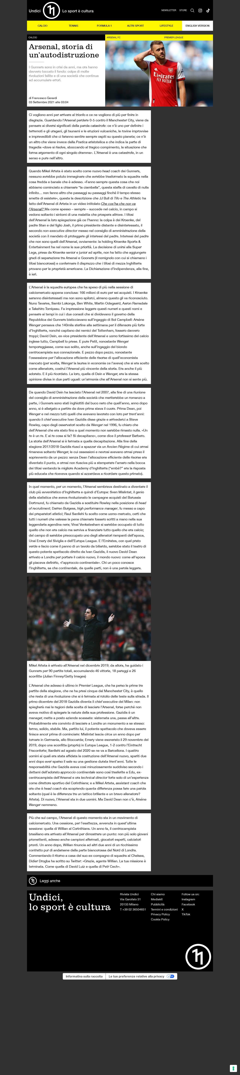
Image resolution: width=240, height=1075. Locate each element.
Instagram (188, 899)
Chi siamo (158, 894)
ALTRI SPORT (135, 25)
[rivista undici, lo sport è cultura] (61, 10)
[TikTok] (208, 10)
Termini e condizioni (164, 909)
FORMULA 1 (104, 25)
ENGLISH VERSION (197, 25)
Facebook (188, 904)
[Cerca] (192, 10)
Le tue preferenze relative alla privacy (136, 976)
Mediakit (157, 899)
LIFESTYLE (166, 25)
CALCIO (42, 25)
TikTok (186, 914)
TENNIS (73, 25)
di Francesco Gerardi (43, 98)
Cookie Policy (160, 919)
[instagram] (200, 10)
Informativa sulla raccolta (84, 976)
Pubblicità (157, 904)
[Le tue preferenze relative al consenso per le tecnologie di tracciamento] (233, 1068)
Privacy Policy (160, 914)
